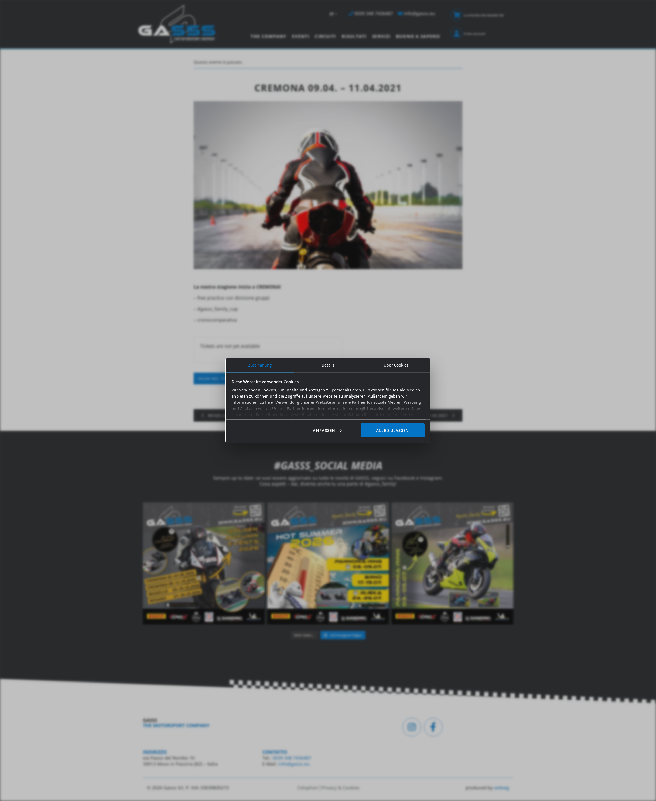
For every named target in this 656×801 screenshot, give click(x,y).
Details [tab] (328, 364)
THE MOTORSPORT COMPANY (176, 725)
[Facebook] (433, 727)
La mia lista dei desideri (484, 15)
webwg (501, 788)
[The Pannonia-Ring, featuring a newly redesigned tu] (452, 563)
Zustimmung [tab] (260, 364)
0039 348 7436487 (291, 758)
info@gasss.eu (294, 764)
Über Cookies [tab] (396, 364)
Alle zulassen (392, 430)
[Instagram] (412, 727)
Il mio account (474, 33)
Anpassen (324, 430)
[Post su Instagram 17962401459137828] (328, 563)
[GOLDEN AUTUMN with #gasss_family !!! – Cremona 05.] (204, 563)
